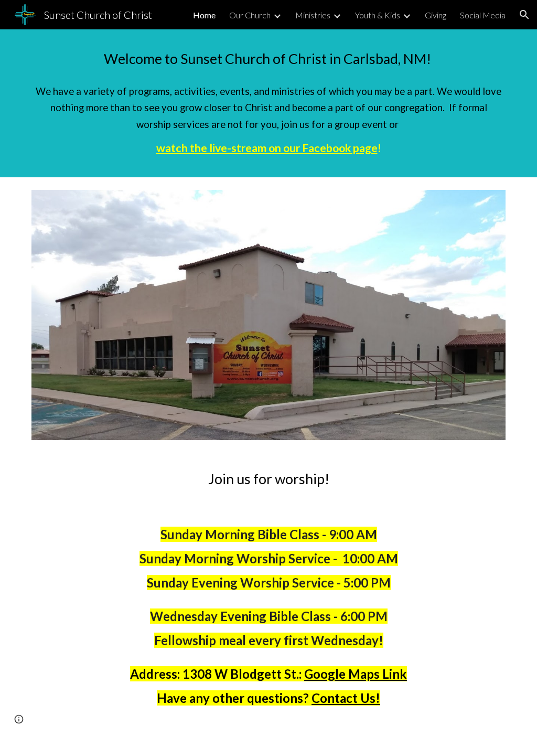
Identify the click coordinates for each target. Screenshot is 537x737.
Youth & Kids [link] (377, 15)
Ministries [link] (312, 15)
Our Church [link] (250, 15)
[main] (268, 59)
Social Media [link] (483, 15)
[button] (524, 14)
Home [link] (204, 15)
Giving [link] (435, 15)
